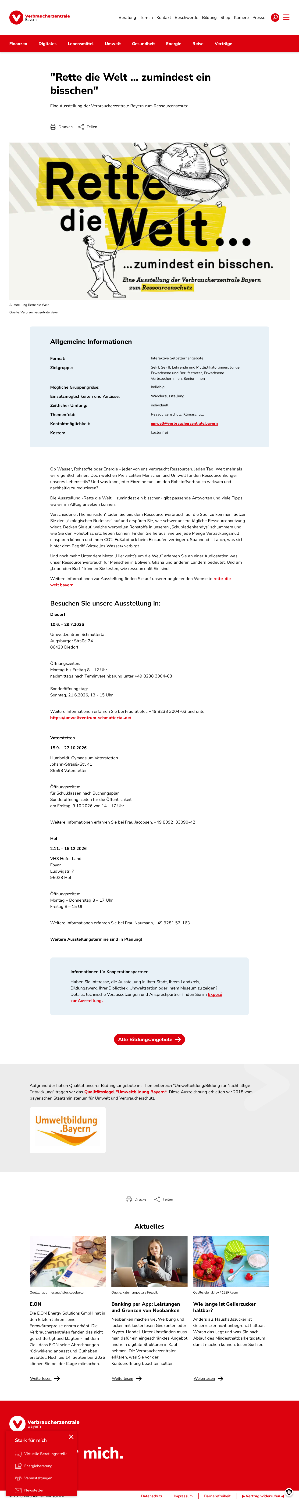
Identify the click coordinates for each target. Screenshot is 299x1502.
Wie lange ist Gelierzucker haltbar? (224, 1307)
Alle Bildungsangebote (145, 1039)
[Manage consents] (289, 1492)
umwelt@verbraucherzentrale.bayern (184, 423)
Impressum (183, 1496)
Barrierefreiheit (217, 1496)
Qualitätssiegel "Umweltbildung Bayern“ (125, 1092)
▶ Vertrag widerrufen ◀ (263, 1496)
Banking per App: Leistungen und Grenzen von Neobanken (145, 1307)
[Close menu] (71, 1437)
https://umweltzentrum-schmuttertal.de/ (90, 718)
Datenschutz (151, 1496)
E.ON (35, 1304)
